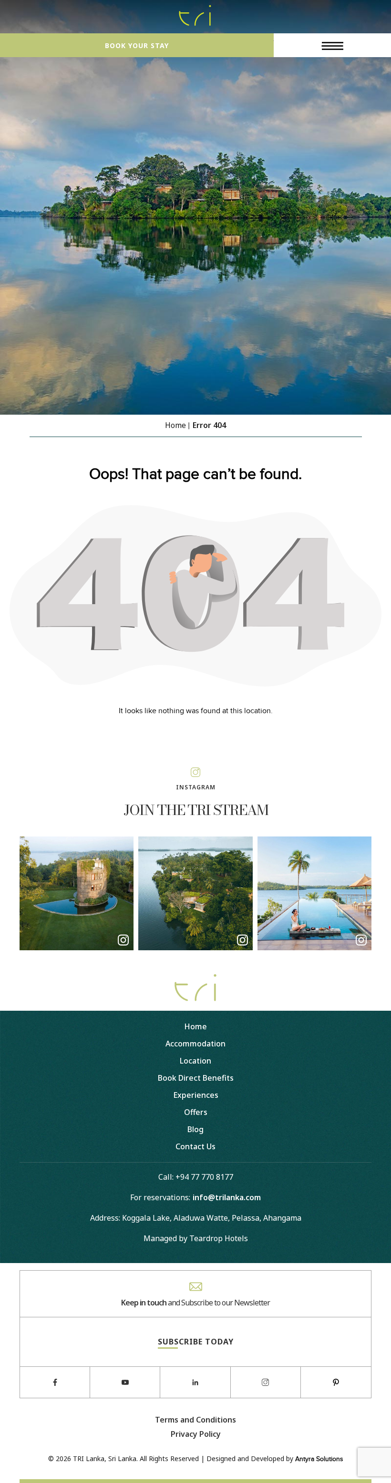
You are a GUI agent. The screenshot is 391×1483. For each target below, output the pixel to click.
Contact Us (195, 1146)
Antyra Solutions (319, 1459)
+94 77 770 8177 (204, 1177)
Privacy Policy (196, 1434)
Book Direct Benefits (196, 1078)
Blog (195, 1129)
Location (195, 1060)
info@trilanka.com (227, 1197)
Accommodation (195, 1043)
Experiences (195, 1095)
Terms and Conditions (195, 1419)
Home (195, 1026)
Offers (195, 1112)
